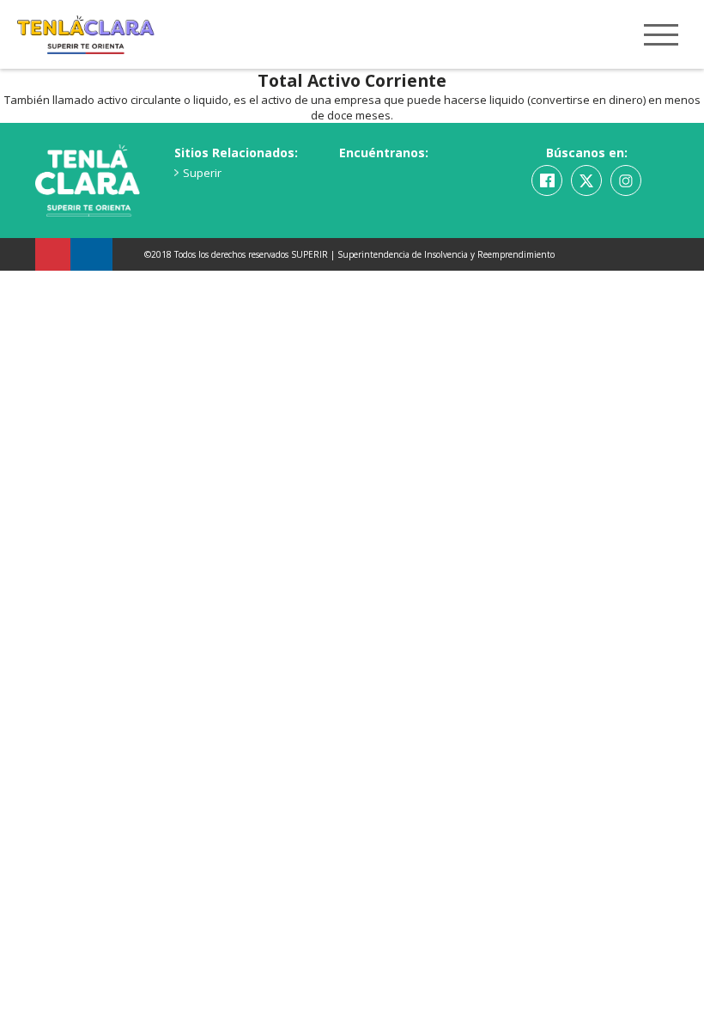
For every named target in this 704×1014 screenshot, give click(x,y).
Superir (202, 172)
